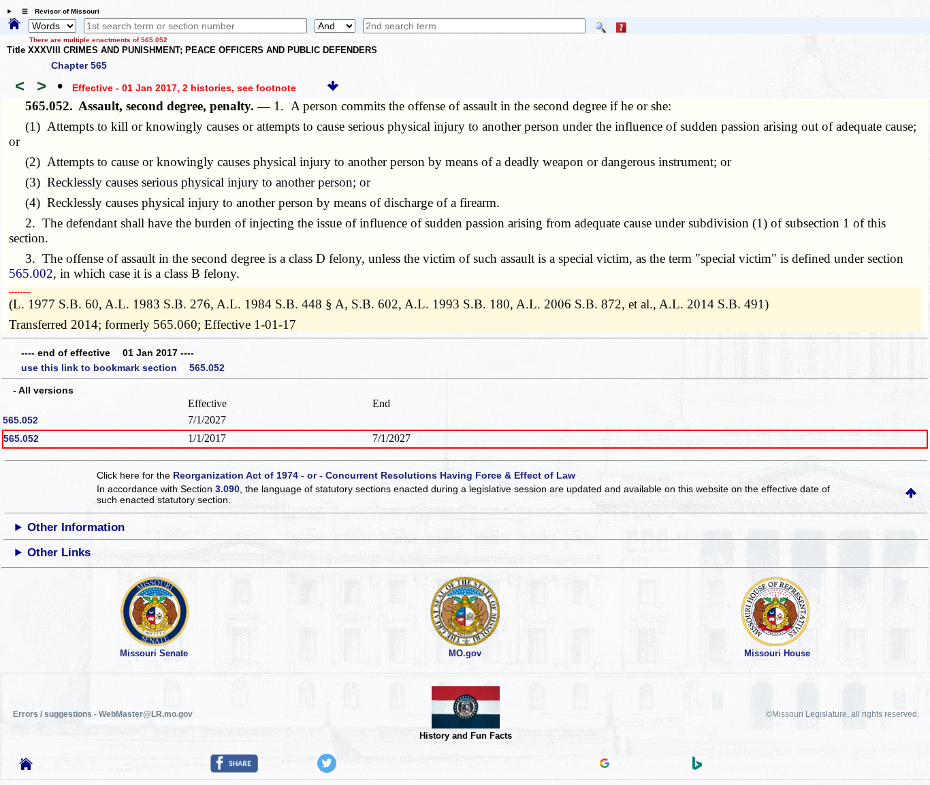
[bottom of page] (332, 87)
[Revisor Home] (26, 766)
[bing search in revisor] (697, 766)
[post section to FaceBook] (234, 769)
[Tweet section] (326, 769)
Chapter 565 (79, 65)
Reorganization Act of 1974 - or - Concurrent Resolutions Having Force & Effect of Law (374, 475)
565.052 (20, 420)
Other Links (59, 552)
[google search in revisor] (604, 764)
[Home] (14, 24)
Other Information (76, 527)
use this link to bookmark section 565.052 (123, 367)
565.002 (31, 273)
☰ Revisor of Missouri (57, 11)
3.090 (227, 488)
